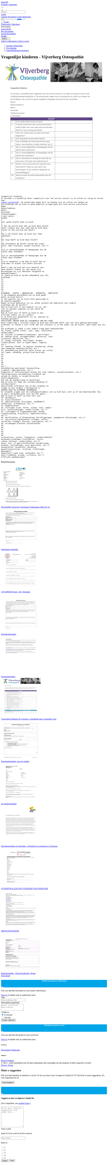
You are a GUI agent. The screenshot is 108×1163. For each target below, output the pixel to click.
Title (3, 997)
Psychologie (11, 48)
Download (5, 976)
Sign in (4, 995)
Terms (10, 1065)
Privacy (4, 1065)
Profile (4, 36)
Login (3, 14)
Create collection (8, 1020)
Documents (6, 1050)
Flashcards (5, 24)
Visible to (5, 1012)
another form (24, 1103)
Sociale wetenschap (14, 46)
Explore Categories (9, 4)
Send (12, 1161)
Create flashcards (23, 17)
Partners (10, 1060)
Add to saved (23, 41)
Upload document (8, 17)
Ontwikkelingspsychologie (17, 50)
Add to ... (5, 39)
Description (10, 1002)
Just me (7, 1017)
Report (4, 1060)
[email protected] (10, 202)
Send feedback (8, 1082)
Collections (15, 24)
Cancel (4, 1161)
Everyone (8, 1015)
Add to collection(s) (9, 41)
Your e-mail (6, 1129)
